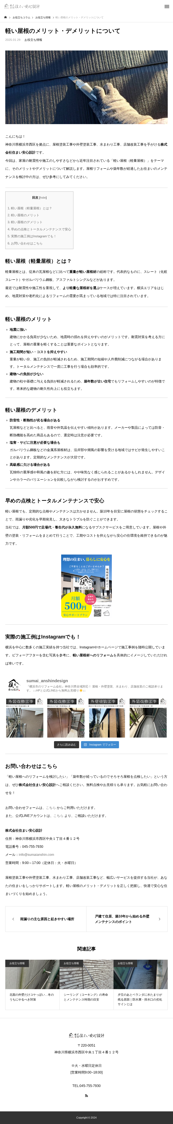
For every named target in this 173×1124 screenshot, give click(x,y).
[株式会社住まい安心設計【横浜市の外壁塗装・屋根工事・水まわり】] (22, 6)
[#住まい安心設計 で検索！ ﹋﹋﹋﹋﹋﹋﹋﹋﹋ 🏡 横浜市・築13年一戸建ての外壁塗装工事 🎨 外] (148, 718)
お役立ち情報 (33, 39)
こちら (51, 807)
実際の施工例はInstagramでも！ (32, 236)
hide (43, 197)
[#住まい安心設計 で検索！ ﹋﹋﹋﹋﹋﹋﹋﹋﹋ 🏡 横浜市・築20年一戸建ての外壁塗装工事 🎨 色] (107, 718)
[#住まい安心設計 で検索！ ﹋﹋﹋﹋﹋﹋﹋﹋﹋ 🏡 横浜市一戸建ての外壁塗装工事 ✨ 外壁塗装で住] (24, 718)
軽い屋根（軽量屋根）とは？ (30, 208)
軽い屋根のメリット (23, 215)
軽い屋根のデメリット (25, 222)
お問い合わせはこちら (25, 243)
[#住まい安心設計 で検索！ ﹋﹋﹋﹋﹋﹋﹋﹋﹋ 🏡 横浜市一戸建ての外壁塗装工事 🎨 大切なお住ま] (65, 718)
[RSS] (86, 1095)
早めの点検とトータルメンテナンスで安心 (39, 229)
